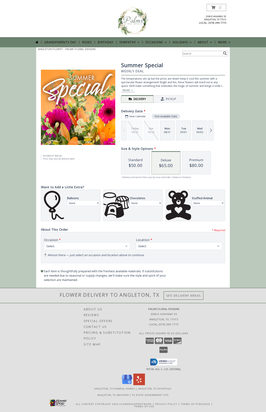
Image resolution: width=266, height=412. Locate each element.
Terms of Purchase (195, 404)
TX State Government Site (150, 395)
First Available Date (166, 116)
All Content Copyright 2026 (97, 404)
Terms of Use (144, 406)
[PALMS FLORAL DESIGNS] (133, 20)
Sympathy (127, 42)
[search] (225, 53)
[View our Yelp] (139, 384)
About (203, 42)
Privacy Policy (166, 404)
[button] (216, 7)
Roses (87, 42)
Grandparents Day (60, 42)
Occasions (154, 42)
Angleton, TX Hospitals (155, 388)
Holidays (180, 42)
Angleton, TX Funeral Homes (114, 388)
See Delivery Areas (183, 295)
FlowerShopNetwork (135, 404)
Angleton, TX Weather (113, 395)
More (222, 42)
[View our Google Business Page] (127, 384)
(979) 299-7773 (217, 22)
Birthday (105, 42)
